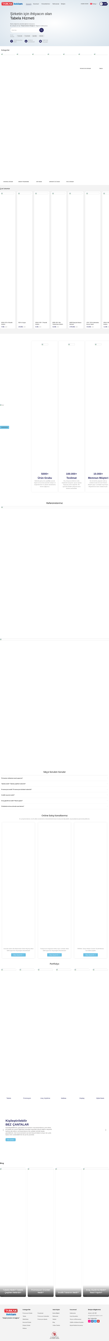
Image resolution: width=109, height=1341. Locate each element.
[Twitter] (95, 1321)
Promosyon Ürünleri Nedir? (40, 1291)
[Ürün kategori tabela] (101, 61)
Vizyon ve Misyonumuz (75, 1319)
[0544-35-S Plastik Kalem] (7, 256)
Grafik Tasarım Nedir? (68, 1292)
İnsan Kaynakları (74, 1316)
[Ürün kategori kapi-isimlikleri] (39, 118)
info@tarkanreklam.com (95, 1315)
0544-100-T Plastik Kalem (41, 323)
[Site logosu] (12, 3)
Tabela (8, 1098)
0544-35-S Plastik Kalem (6, 323)
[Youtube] (98, 1321)
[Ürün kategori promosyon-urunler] (85, 61)
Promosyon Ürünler (27, 1313)
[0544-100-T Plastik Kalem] (41, 256)
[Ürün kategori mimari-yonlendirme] (23, 118)
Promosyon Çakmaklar (43, 1316)
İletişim (54, 1319)
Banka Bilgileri (56, 1313)
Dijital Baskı (100, 1098)
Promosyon (27, 1098)
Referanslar (55, 1316)
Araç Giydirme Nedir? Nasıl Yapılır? (96, 1291)
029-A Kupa (22, 322)
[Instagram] (89, 1321)
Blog (2, 1163)
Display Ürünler (26, 1325)
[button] (3, 1130)
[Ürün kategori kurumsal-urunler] (8, 118)
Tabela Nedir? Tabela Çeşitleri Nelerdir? (13, 1291)
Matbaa (63, 1098)
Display (81, 1098)
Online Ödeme (84, 3)
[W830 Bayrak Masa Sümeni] (75, 256)
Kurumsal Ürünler (27, 1322)
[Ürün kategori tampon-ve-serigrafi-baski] (54, 118)
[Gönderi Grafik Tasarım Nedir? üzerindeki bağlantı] (68, 1232)
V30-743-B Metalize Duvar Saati (92, 323)
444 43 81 (92, 1313)
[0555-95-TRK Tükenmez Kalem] (58, 256)
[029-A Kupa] (24, 256)
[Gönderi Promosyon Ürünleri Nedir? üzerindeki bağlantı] (41, 1232)
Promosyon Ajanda (42, 1319)
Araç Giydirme (45, 1098)
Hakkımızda (73, 1313)
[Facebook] (92, 1321)
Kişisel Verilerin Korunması (76, 1325)
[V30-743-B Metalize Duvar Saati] (92, 256)
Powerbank (40, 1313)
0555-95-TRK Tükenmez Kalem (57, 323)
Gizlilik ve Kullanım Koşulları (77, 1322)
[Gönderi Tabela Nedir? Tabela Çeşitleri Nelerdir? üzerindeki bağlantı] (13, 1232)
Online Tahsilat (56, 1325)
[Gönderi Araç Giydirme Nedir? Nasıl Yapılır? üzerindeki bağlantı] (96, 1232)
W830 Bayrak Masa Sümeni (75, 323)
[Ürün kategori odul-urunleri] (70, 118)
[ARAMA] (41, 30)
